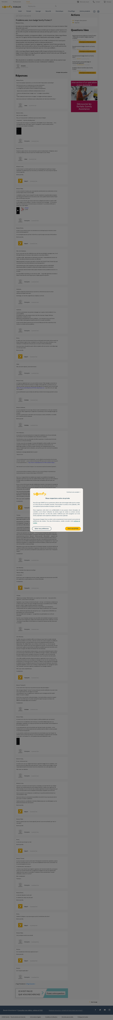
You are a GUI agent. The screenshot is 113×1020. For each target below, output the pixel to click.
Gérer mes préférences (42, 528)
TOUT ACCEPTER (73, 528)
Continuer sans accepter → (73, 492)
